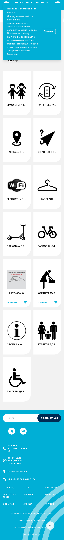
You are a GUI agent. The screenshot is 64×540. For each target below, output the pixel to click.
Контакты (51, 487)
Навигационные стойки (17, 152)
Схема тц (8, 487)
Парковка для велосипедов (47, 246)
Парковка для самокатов (17, 246)
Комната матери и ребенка (47, 293)
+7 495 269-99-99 (17, 471)
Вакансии (50, 494)
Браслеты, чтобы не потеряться (17, 105)
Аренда (28, 504)
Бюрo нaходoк (47, 152)
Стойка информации (17, 344)
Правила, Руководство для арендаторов (32, 513)
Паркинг (49, 504)
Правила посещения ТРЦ (32, 520)
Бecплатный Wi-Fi (17, 199)
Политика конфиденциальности (32, 527)
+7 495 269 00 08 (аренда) (22, 479)
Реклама (28, 494)
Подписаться (49, 418)
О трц (27, 487)
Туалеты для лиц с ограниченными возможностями (17, 391)
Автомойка (17, 293)
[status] (32, 31)
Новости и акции (9, 495)
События (8, 504)
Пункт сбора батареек (47, 105)
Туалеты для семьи (47, 344)
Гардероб (47, 199)
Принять (48, 31)
